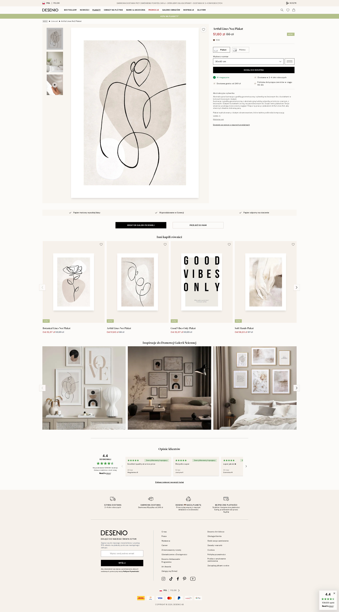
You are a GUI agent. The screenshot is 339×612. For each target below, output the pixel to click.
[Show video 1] (55, 84)
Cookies (211, 550)
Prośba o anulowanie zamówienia (217, 560)
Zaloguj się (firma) (169, 571)
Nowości (84, 10)
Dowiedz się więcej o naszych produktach (231, 125)
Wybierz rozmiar (220, 56)
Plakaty (96, 10)
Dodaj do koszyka (254, 70)
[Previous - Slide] (42, 287)
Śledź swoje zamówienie (218, 541)
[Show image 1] (55, 39)
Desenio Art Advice (216, 532)
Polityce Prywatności (131, 571)
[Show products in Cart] (294, 10)
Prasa (164, 536)
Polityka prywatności (217, 554)
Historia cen (218, 119)
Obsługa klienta (215, 536)
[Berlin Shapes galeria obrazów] (84, 388)
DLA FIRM (201, 10)
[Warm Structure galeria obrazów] (169, 388)
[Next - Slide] (296, 287)
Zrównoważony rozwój (171, 550)
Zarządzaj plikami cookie (218, 565)
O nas (164, 532)
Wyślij (122, 563)
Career (165, 545)
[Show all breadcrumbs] (45, 21)
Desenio (177, 604)
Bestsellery (70, 10)
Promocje (153, 10)
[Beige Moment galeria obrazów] (255, 388)
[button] (290, 61)
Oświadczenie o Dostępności (174, 554)
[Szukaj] (282, 10)
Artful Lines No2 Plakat (71, 21)
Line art (54, 21)
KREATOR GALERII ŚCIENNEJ (141, 225)
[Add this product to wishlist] (203, 29)
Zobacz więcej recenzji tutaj (169, 482)
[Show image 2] (55, 62)
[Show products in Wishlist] (288, 10)
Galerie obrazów (171, 10)
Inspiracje (188, 10)
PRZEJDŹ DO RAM (198, 225)
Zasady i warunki (215, 545)
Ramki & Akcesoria (135, 10)
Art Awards (166, 567)
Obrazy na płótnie (113, 10)
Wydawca (166, 541)
